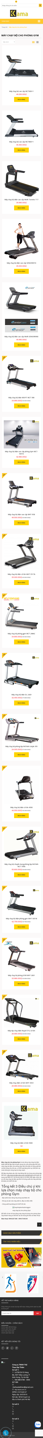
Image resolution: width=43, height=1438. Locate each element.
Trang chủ (4, 27)
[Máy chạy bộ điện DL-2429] (21, 674)
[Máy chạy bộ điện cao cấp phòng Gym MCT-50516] (21, 434)
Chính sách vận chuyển (8, 1329)
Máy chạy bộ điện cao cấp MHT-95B (21, 514)
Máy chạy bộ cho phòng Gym (10, 1162)
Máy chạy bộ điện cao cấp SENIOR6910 (21, 263)
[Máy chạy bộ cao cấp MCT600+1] (21, 68)
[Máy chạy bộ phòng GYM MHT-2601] (21, 956)
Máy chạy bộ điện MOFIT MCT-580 (21, 397)
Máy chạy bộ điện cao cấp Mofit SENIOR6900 (21, 336)
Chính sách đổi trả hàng (8, 1327)
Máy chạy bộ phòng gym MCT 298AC (21, 634)
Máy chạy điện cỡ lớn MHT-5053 (21, 1083)
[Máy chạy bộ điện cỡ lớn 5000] (21, 1123)
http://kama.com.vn (20, 1389)
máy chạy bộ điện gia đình (13, 1179)
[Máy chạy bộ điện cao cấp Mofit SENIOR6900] (21, 310)
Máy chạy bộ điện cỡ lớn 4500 (21, 807)
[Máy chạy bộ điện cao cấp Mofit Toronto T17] (21, 181)
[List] (37, 42)
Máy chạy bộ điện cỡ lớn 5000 (21, 1143)
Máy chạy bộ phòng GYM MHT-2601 (21, 975)
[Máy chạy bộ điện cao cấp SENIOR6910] (21, 241)
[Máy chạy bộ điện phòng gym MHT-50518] (21, 902)
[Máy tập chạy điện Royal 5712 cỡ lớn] (21, 1013)
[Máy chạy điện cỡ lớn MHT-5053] (21, 1066)
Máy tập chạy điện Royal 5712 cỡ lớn (21, 1031)
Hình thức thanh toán (7, 1331)
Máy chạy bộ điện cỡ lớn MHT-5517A (21, 574)
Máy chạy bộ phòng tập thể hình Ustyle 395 (21, 746)
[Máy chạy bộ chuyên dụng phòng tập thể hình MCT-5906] (21, 845)
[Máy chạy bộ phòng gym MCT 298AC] (21, 614)
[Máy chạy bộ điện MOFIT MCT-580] (21, 377)
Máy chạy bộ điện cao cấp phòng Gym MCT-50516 (21, 452)
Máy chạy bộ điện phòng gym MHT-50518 (21, 918)
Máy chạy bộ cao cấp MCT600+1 (21, 91)
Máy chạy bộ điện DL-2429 (21, 695)
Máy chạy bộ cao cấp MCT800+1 (21, 142)
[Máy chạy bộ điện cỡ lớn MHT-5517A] (21, 554)
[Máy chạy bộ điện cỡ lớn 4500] (21, 786)
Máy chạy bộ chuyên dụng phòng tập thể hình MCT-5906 (21, 865)
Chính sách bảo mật (7, 1333)
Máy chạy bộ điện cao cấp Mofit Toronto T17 (21, 199)
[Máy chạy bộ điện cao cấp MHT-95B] (21, 494)
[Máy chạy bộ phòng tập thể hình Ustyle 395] (21, 730)
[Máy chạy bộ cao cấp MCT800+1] (21, 126)
